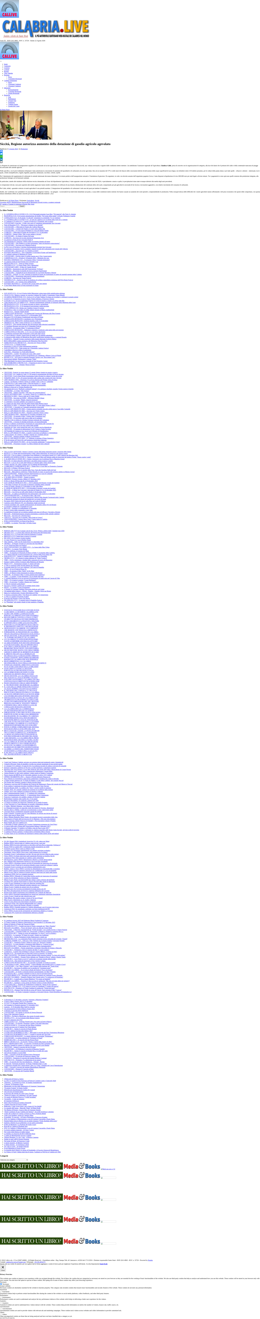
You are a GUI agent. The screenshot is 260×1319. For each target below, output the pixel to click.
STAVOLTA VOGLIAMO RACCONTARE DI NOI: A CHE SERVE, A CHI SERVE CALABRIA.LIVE (21, 611)
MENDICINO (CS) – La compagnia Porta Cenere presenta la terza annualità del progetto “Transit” (36, 939)
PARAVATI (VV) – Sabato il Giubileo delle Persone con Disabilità (25, 556)
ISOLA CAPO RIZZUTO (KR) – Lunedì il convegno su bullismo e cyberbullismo (30, 433)
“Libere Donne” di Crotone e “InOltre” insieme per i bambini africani (26, 434)
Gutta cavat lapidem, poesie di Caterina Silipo (18, 1115)
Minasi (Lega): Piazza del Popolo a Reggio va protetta (21, 905)
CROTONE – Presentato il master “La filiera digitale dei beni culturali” (27, 444)
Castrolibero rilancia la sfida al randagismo (17, 350)
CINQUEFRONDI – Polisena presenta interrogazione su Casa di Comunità (28, 473)
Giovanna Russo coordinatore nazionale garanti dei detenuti (23, 811)
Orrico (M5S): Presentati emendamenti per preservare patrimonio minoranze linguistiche (32, 894)
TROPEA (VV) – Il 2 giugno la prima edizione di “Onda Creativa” (25, 558)
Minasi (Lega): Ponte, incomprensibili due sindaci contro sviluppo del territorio (29, 880)
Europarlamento (13, 90)
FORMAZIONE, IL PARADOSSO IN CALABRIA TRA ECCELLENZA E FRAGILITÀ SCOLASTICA (22, 633)
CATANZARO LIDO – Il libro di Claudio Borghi (20, 267)
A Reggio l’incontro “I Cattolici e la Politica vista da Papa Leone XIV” (26, 828)
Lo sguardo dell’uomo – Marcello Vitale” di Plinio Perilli (22, 1108)
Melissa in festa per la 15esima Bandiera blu (18, 387)
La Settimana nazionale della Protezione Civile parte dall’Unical (24, 333)
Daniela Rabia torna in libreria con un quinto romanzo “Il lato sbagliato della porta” (30, 1121)
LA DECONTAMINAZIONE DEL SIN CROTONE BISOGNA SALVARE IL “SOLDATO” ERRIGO (21, 702)
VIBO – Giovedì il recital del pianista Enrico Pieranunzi (22, 1054)
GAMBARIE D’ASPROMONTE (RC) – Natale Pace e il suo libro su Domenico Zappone (33, 466)
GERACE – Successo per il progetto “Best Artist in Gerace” (23, 517)
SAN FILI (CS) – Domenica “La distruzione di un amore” (22, 1060)
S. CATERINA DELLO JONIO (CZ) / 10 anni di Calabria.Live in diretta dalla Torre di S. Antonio (36, 219)
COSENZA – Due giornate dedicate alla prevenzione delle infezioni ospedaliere (29, 324)
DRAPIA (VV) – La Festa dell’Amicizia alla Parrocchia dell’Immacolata (27, 532)
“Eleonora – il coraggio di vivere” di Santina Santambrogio (23, 1082)
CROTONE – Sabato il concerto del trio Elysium (20, 1047)
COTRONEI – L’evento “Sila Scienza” (16, 391)
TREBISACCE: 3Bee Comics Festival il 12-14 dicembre (22, 322)
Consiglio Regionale (14, 91)
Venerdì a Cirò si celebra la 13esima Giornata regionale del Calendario (26, 420)
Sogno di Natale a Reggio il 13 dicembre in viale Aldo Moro (23, 486)
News (10, 77)
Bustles (150, 1260)
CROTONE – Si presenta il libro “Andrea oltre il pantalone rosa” (25, 416)
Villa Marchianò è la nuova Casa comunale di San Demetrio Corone (26, 361)
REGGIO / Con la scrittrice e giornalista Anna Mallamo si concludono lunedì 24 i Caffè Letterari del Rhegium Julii (41, 455)
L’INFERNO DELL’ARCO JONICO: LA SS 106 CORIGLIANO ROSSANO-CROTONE (20, 706)
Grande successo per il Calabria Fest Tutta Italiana (20, 1027)
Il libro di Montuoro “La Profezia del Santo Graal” (20, 1124)
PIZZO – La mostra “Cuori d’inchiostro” (17, 587)
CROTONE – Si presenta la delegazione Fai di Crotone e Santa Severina (27, 429)
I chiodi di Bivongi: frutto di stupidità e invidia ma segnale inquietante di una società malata (33, 764)
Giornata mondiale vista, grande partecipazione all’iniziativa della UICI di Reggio (30, 505)
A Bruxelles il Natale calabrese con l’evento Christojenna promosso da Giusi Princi (30, 824)
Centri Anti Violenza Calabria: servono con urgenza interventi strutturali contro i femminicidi (33, 762)
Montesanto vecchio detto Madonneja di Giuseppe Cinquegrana (24, 1086)
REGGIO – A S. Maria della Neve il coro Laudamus (21, 475)
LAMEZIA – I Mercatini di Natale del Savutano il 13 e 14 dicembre (26, 232)
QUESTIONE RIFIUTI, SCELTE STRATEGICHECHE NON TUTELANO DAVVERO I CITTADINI (21, 720)
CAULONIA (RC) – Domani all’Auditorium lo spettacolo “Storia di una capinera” (30, 984)
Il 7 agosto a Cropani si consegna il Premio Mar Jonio (17, 204)
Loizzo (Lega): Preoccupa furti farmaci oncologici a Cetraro (23, 902)
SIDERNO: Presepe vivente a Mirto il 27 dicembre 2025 (22, 479)
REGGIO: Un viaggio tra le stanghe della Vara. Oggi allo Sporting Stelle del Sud (30, 470)
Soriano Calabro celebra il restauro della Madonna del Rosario (24, 562)
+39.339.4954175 (39, 1262)
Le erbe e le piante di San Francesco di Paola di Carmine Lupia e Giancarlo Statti (30, 1081)
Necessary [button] (3, 1282)
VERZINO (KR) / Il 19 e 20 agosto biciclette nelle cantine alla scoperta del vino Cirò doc (32, 378)
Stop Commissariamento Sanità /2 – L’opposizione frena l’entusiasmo (26, 795)
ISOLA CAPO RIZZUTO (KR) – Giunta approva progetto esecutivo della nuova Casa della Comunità (37, 409)
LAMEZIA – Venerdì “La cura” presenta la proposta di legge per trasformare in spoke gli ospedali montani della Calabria (43, 274)
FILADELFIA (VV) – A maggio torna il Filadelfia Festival (23, 600)
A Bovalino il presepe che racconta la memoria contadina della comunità (27, 484)
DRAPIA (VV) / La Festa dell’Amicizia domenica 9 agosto (23, 534)
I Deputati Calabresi (14, 84)
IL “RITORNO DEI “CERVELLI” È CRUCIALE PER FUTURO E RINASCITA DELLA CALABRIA (21, 691)
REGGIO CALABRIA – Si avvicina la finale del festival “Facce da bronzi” (28, 970)
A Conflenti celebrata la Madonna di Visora (18, 254)
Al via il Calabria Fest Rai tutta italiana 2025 (18, 1031)
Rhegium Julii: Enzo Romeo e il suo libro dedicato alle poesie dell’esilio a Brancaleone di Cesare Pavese (37, 769)
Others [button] (2, 1312)
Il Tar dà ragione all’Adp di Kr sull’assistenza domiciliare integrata (25, 440)
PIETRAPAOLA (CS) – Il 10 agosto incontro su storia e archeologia (26, 304)
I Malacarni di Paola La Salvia (13, 1079)
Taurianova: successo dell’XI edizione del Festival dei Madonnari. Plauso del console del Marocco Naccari (38, 784)
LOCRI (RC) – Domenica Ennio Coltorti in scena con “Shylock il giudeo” (28, 942)
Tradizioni (11, 102)
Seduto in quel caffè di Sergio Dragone (16, 1139)
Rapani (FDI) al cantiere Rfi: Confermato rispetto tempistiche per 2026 (26, 847)
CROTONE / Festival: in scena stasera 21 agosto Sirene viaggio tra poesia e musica (31, 372)
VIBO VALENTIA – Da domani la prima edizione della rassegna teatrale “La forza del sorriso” (34, 955)
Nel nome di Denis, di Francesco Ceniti (16, 1141)
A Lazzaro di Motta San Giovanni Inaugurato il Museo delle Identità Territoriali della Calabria (34, 497)
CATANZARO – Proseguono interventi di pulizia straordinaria (24, 276)
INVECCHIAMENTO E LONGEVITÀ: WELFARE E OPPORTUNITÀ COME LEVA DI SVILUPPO (21, 622)
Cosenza (7, 68)
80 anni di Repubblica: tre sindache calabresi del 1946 (21, 800)
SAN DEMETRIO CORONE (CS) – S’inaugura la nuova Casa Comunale (28, 363)
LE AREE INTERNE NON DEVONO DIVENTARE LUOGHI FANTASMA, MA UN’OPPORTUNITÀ (22, 644)
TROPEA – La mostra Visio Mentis (15, 549)
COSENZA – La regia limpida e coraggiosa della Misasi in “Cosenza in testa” (29, 944)
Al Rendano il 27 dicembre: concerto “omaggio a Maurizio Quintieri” (26, 1000)
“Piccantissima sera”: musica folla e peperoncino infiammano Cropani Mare (28, 771)
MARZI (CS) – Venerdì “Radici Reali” (16, 311)
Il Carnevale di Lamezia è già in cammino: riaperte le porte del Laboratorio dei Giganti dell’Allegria (36, 249)
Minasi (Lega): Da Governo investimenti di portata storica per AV (25, 889)
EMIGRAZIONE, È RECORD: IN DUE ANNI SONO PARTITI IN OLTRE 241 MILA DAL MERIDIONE (22, 713)
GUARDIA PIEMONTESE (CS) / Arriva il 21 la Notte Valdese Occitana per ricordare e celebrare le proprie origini (41, 297)
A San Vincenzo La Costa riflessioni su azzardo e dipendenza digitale (26, 804)
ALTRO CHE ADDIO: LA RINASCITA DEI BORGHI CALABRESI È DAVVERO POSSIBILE (21, 614)
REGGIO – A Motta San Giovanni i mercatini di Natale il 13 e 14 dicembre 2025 (30, 490)
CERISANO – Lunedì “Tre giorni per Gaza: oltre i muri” (22, 354)
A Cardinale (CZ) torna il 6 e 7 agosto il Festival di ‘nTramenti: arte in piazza (28, 221)
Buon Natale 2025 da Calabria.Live (15, 822)
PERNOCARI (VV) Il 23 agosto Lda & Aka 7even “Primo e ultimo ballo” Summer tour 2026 (34, 531)
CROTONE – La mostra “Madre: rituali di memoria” (21, 400)
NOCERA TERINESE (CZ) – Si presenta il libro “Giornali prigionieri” (27, 260)
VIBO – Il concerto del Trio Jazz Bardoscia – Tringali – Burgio (24, 1062)
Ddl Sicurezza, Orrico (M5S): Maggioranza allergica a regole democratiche (28, 859)
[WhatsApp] (130, 156)
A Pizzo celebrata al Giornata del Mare (16, 551)
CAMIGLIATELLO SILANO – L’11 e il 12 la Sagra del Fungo (24, 332)
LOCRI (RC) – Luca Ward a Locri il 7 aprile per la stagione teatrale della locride (30, 959)
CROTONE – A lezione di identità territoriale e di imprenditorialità (25, 422)
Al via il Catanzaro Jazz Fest (13, 1020)
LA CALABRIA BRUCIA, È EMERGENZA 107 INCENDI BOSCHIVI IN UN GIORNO (19, 709)
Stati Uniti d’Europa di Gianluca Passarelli (17, 1102)
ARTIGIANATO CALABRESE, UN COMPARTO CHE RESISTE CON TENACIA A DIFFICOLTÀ (21, 629)
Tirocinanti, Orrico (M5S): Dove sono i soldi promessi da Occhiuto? (26, 852)
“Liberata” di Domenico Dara (13, 1084)
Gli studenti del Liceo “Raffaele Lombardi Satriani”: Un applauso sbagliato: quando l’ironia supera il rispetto (39, 389)
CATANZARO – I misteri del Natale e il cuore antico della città (24, 229)
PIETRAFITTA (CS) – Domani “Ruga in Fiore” (19, 364)
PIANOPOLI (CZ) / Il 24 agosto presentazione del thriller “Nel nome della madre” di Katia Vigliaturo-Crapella (39, 216)
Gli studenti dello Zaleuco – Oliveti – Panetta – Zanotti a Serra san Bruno (27, 591)
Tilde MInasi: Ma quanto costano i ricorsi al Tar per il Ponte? (23, 898)
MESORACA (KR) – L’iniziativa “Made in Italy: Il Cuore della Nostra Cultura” (30, 405)
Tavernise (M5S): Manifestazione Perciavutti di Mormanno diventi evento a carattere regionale (30, 202)
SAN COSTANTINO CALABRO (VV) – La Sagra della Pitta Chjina (26, 547)
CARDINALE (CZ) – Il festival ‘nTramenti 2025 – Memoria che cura (26, 258)
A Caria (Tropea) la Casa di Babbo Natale (17, 540)
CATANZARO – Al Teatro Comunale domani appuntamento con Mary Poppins (30, 972)
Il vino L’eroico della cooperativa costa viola (18, 510)
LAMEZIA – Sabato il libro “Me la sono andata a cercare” (23, 234)
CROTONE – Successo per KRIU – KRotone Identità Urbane (24, 398)
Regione (6, 75)
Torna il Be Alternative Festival (14, 1014)
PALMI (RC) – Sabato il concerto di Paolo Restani (20, 1029)
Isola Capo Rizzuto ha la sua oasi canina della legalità (21, 425)
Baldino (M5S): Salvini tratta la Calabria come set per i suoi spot (24, 843)
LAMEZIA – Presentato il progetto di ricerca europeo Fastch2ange (25, 271)
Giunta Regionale (13, 93)
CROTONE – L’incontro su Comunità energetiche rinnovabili (24, 407)
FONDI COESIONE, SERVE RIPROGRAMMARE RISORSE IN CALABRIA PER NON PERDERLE (21, 658)
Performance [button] (4, 1295)
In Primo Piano (5, 109)
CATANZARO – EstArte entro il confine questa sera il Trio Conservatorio (28, 256)
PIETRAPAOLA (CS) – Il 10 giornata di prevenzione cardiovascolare (26, 306)
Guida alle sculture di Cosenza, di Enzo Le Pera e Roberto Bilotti (25, 1113)
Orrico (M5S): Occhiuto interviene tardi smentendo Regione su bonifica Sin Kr (29, 856)
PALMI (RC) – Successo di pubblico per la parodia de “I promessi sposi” (27, 968)
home (6, 64)
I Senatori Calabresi (14, 86)
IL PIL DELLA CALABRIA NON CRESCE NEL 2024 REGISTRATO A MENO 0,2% (19, 753)
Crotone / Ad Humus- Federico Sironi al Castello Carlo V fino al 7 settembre (28, 381)
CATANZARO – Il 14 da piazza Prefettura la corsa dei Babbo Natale (26, 230)
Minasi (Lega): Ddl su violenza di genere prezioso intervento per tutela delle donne (30, 872)
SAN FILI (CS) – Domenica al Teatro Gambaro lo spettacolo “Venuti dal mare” (29, 988)
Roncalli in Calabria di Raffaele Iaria (16, 1126)
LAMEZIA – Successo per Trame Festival (17, 278)
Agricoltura (30, 200)
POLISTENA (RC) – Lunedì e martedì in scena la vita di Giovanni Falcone (28, 973)
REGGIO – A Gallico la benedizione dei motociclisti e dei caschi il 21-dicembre (29, 494)
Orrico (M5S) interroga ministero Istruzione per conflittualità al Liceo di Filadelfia (30, 870)
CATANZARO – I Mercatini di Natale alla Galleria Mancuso (23, 227)
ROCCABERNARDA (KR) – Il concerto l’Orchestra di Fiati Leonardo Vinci (29, 1043)
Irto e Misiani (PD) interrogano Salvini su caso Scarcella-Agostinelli (26, 861)
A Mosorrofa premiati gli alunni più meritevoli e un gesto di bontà (25, 499)
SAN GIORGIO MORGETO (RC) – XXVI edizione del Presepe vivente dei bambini (31, 483)
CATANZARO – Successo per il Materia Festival (20, 245)
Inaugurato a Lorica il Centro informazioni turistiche (20, 346)
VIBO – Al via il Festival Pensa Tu (15, 569)
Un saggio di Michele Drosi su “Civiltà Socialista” (20, 1097)
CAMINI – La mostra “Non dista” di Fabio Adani (20, 523)
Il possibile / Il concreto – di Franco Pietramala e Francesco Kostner (25, 1117)
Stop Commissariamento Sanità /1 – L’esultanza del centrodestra (24, 793)
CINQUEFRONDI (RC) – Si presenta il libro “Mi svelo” (22, 495)
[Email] (130, 161)
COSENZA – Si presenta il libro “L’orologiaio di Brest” (22, 328)
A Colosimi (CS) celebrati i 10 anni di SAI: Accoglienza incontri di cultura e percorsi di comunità (35, 766)
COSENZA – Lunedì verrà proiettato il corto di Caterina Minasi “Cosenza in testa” (30, 951)
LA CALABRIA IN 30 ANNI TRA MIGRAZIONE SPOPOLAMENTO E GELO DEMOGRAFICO (21, 742)
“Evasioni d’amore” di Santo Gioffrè (16, 1088)
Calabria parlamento (10, 80)
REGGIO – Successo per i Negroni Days (17, 516)
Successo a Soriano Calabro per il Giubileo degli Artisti (21, 585)
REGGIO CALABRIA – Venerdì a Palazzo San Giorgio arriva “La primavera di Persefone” (33, 977)
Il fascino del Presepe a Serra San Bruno (17, 598)
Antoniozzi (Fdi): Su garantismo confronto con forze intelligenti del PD (27, 909)
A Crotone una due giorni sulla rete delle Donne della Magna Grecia (26, 403)
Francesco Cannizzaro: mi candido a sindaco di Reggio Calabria (24, 797)
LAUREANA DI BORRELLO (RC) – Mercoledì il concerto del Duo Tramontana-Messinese (34, 1032)
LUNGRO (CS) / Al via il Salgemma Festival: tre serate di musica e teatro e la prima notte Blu (34, 301)
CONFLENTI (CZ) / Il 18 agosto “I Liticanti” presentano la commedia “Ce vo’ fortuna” (32, 218)
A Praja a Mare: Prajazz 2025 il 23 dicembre (18, 1001)
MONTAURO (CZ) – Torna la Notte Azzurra (19, 263)
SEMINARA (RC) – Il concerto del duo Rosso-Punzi (21, 1040)
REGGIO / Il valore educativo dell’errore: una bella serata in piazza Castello (28, 461)
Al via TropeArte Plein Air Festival (15, 545)
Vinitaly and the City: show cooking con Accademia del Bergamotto (26, 464)
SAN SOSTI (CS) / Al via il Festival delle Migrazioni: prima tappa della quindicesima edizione (34, 293)
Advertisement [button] (4, 1307)
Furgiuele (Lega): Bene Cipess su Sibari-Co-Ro (19, 849)
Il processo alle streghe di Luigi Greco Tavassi (19, 1093)
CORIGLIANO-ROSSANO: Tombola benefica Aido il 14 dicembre (26, 321)
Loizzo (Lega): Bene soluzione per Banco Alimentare (21, 878)
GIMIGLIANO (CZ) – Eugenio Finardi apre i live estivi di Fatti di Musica (28, 1021)
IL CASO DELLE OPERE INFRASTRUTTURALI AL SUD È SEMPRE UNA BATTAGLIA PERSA (21, 687)
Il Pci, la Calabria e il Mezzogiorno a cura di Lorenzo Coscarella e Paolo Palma (29, 1119)
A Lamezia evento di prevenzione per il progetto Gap (21, 262)
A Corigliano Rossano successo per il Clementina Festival (22, 326)
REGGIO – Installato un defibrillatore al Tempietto (20, 508)
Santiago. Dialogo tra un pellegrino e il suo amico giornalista (23, 1123)
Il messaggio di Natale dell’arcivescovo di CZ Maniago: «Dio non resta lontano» (30, 819)
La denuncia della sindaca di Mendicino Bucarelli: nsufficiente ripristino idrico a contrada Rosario (35, 337)
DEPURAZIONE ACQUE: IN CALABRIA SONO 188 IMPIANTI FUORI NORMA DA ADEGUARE (21, 698)
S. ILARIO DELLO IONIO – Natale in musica (19, 477)
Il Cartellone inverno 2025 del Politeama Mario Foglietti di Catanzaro (26, 920)
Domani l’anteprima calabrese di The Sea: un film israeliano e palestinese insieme (30, 768)
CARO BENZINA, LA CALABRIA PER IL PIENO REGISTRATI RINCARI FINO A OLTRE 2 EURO (21, 739)
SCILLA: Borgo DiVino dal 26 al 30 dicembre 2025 (21, 481)
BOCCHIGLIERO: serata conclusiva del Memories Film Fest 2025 (25, 341)
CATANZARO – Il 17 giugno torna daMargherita (20, 282)
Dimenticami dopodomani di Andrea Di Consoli (19, 1090)
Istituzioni (7, 88)
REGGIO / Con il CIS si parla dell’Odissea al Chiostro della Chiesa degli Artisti (29, 462)
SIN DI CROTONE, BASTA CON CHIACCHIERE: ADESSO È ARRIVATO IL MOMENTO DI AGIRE (21, 651)
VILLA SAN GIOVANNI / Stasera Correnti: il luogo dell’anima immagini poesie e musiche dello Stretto (37, 452)
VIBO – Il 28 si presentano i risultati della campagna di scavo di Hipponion (28, 560)
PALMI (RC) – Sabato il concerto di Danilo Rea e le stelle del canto (26, 1051)
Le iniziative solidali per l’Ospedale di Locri (18, 506)
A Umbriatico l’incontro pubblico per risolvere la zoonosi (22, 402)
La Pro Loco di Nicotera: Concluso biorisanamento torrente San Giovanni (27, 247)
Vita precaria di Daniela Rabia (13, 1092)
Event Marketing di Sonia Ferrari (14, 1148)
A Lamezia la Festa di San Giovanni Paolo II (18, 240)
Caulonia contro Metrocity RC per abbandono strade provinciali (24, 503)
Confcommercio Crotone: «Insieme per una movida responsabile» (25, 385)
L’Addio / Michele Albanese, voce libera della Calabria (21, 806)
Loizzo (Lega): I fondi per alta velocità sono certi (19, 896)
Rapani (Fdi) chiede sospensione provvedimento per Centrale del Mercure (27, 892)
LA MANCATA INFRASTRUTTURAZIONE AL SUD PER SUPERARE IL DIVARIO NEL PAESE (21, 735)
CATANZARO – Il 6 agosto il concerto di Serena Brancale (23, 1012)
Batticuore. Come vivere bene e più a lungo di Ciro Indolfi (22, 1106)
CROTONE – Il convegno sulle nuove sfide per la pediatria (23, 418)
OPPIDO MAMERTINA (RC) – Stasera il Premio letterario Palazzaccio (27, 777)
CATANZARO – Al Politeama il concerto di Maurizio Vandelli (24, 1049)
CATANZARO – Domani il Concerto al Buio (19, 1069)
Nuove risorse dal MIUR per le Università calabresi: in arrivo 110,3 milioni (28, 775)
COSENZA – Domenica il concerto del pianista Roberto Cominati (25, 1058)
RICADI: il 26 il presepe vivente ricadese (17, 538)
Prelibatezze (12, 99)
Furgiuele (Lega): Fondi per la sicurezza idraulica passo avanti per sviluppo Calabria (31, 865)
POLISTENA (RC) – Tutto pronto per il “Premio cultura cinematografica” (28, 946)
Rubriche (7, 95)
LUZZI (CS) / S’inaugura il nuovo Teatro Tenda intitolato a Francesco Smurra (29, 299)
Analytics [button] (3, 1301)
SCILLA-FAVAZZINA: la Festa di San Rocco (19, 521)
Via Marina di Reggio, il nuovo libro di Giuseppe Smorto (22, 1110)
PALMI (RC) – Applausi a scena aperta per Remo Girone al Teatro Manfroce (29, 983)
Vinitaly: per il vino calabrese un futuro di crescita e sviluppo (23, 791)
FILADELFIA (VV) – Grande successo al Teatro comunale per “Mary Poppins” (30, 926)
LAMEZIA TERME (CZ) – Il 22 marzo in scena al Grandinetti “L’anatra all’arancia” (31, 986)
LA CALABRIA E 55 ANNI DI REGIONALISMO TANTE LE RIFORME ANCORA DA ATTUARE (21, 640)
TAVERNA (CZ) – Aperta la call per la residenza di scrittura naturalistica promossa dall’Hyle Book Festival (38, 280)
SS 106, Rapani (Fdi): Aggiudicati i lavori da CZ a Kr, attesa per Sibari (26, 841)
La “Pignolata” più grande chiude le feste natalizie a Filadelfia (24, 602)
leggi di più (103, 1264)
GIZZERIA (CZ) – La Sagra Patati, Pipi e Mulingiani (21, 265)
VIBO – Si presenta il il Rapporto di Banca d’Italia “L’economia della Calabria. (29, 553)
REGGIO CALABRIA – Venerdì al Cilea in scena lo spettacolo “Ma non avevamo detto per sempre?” (37, 981)
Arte (9, 97)
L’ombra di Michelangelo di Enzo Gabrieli (17, 1135)
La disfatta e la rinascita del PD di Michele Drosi (19, 1134)
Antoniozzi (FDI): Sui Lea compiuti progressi (18, 874)
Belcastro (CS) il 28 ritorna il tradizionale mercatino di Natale (23, 317)
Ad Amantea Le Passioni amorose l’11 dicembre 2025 (21, 1005)
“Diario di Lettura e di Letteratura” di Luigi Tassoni (20, 1095)
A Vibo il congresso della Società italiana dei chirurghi (21, 565)
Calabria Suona (13, 104)
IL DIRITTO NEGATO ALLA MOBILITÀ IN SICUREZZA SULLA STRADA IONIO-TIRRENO (21, 655)
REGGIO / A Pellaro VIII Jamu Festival (17, 468)
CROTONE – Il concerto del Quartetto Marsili (19, 1071)
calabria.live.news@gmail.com (16, 1262)
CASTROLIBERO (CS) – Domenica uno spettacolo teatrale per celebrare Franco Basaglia (33, 975)
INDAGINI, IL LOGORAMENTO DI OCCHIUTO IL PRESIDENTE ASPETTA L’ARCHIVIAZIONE (21, 625)
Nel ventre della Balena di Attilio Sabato (17, 1132)
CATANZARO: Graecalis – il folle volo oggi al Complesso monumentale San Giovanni (32, 223)
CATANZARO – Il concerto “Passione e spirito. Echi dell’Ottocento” (26, 1023)
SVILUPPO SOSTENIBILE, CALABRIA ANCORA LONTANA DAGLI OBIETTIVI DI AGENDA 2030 (22, 680)
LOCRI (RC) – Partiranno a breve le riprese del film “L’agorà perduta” (26, 950)
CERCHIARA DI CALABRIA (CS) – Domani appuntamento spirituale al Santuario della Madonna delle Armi (40, 302)
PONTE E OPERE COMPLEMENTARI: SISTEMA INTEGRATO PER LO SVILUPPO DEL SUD (21, 728)
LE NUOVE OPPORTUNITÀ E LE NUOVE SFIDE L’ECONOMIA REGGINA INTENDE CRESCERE (21, 695)
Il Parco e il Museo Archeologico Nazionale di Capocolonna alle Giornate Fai (29, 424)
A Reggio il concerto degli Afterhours (16, 1010)
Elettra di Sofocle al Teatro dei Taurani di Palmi (19, 924)
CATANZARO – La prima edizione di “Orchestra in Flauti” (23, 1038)
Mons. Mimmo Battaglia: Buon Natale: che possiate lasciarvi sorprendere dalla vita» (31, 817)
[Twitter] (130, 154)
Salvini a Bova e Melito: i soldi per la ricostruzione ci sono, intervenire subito (28, 810)
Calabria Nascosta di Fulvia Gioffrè (15, 1104)
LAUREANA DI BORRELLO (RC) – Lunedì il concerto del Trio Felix (27, 1034)
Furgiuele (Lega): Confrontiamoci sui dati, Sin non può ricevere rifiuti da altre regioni (31, 854)
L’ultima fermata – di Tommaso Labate (16, 1145)
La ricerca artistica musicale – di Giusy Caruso (19, 1130)
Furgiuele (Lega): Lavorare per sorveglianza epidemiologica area (25, 867)
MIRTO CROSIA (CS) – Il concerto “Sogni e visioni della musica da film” (28, 1042)
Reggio (6, 71)
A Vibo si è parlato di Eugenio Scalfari (16, 596)
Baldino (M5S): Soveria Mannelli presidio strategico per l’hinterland (26, 885)
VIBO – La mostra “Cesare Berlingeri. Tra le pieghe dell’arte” (24, 576)
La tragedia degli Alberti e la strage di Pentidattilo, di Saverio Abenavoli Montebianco (31, 1150)
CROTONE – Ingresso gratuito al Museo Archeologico (22, 436)
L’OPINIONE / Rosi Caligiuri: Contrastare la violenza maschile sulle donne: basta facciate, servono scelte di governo (41, 830)
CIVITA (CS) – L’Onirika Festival (15, 344)
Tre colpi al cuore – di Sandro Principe (16, 1146)
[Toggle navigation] (1, 61)
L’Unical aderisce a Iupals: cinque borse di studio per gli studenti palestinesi (28, 335)
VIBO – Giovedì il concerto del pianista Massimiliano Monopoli (24, 1067)
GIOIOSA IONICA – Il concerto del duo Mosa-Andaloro (22, 1025)
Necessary (5, 1284)
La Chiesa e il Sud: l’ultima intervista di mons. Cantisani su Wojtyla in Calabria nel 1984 (32, 1152)
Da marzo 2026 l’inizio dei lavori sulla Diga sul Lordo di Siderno (25, 501)
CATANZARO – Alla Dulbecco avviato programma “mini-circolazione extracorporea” (32, 243)
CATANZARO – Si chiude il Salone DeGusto (19, 236)
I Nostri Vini (12, 101)
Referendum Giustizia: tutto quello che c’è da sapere (20, 799)
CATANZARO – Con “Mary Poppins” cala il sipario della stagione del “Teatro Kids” (31, 966)
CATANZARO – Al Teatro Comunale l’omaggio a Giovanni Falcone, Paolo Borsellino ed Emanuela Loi (38, 992)
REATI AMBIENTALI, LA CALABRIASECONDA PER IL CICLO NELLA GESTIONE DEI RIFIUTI (25, 662)
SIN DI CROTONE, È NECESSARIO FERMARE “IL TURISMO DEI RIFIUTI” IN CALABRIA (21, 636)
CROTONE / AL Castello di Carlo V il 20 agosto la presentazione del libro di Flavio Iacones (34, 374)
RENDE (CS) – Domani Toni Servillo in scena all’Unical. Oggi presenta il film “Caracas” (33, 990)
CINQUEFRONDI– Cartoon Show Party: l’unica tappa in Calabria (25, 519)
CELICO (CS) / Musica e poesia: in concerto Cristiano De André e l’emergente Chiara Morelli (34, 295)
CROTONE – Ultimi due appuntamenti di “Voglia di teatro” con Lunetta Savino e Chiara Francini (35, 930)
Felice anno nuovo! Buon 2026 (14, 815)
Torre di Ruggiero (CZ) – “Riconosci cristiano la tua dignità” (23, 225)
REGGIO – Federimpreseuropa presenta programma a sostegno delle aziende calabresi (32, 514)
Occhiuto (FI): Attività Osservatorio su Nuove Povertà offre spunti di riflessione (29, 881)
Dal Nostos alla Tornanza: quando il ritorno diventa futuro (22, 782)
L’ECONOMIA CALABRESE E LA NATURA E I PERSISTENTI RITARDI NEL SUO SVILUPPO (21, 724)
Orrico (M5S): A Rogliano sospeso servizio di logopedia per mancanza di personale (30, 863)
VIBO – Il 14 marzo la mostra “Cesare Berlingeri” (20, 580)
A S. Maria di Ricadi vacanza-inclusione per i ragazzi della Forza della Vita (28, 554)
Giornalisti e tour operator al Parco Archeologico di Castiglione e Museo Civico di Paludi (32, 355)
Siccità (37, 200)
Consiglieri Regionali (15, 79)
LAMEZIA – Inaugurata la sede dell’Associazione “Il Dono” (23, 269)
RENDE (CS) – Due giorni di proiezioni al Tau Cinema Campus (25, 961)
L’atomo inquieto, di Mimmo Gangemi (16, 1143)
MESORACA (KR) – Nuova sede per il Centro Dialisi (21, 396)
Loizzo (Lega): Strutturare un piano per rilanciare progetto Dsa (24, 883)
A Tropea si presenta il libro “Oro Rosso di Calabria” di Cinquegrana (26, 595)
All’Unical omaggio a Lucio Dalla (15, 1053)
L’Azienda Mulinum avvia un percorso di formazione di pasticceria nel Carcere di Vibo (32, 578)
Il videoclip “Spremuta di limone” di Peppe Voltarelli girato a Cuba (25, 1064)
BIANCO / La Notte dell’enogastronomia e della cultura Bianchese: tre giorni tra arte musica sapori (36, 453)
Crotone (6, 69)
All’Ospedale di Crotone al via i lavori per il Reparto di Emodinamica (26, 431)
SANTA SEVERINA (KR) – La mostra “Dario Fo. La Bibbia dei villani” (27, 394)
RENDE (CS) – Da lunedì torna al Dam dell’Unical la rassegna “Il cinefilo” (28, 953)
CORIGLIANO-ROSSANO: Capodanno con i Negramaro (23, 319)
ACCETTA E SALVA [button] (7, 1318)
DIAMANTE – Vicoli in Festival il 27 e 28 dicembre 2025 (23, 315)
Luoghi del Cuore (14, 106)
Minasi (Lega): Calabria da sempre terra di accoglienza (21, 887)
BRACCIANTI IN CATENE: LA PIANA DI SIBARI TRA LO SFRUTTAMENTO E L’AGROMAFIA (21, 731)
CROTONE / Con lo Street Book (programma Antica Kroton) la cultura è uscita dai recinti (33, 376)
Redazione (24, 149)
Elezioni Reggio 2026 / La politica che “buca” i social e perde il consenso (27, 788)
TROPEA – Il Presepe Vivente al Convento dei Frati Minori (23, 543)
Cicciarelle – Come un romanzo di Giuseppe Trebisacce (14, 1100)
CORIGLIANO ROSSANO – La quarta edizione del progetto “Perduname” (28, 1036)
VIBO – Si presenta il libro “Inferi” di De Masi (19, 571)
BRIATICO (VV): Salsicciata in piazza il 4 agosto (20, 536)
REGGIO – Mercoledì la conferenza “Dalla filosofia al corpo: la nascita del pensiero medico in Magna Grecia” (39, 472)
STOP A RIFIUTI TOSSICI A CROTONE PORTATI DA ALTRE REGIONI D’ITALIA (19, 669)
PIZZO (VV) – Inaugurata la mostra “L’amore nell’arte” (22, 564)
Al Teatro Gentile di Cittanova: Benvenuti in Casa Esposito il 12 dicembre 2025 (29, 922)
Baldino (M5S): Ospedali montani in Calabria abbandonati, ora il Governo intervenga (31, 907)
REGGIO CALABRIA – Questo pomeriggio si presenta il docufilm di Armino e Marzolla (33, 948)
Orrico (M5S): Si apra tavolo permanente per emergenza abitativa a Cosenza (28, 911)
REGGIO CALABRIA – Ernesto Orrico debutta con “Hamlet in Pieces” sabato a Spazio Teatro (35, 957)
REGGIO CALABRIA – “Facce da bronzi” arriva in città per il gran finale (28, 928)
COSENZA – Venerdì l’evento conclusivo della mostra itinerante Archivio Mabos (30, 339)
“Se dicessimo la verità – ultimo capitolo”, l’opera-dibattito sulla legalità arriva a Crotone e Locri (35, 964)
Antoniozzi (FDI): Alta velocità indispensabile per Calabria (23, 903)
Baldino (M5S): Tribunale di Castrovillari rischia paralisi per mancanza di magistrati (30, 876)
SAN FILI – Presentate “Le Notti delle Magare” (19, 352)
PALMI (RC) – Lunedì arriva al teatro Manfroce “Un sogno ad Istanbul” (27, 979)
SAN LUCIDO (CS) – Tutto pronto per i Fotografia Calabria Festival (26, 348)
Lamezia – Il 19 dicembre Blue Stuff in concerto (19, 1007)
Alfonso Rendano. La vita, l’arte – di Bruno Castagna (21, 1137)
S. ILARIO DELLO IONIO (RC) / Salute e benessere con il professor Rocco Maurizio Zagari (34, 459)
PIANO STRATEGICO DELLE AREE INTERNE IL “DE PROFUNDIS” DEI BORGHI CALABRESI (21, 684)
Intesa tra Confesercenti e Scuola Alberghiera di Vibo (21, 593)
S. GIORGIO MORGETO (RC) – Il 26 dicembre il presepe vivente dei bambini (29, 488)
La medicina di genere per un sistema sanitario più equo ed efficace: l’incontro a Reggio (32, 512)
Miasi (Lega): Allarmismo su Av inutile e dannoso (20, 900)
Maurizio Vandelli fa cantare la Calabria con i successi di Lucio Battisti (26, 1045)
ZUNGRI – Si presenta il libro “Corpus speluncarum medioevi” (24, 575)
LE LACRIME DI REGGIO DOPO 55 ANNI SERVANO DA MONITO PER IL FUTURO (19, 673)
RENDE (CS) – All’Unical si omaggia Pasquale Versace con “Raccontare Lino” (29, 357)
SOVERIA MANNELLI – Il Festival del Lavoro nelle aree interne (25, 283)
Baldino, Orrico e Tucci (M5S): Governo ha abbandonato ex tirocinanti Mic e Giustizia (32, 869)
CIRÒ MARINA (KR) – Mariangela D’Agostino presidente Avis (25, 414)
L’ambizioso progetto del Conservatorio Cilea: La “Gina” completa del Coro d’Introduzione (33, 1065)
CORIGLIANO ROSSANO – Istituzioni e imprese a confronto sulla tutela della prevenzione (34, 330)
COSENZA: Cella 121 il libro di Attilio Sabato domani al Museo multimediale (29, 310)
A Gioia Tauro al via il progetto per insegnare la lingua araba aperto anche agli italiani (31, 833)
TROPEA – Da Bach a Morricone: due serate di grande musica (24, 1016)
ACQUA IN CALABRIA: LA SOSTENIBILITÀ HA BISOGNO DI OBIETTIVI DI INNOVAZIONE (21, 746)
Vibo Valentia (8, 73)
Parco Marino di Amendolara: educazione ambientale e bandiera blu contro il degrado (31, 779)
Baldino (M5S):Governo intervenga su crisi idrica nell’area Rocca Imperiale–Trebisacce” (32, 845)
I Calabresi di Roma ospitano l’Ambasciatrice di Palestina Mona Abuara (27, 832)
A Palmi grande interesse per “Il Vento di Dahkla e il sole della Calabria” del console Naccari (33, 780)
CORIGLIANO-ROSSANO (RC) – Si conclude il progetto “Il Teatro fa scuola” (30, 962)
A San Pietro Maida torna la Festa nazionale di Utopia (21, 285)
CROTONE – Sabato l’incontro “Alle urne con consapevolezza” (25, 392)
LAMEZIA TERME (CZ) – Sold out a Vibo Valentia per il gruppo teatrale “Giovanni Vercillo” (34, 941)
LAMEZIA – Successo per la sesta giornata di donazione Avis (24, 238)
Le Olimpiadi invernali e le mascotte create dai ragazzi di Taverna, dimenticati (29, 808)
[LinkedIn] (130, 159)
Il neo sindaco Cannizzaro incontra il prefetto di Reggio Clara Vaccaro (26, 786)
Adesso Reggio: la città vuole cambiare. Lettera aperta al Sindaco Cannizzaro (28, 773)
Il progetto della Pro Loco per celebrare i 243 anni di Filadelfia (24, 567)
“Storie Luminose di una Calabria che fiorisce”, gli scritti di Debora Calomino (29, 1112)
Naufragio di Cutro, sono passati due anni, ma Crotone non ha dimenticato (28, 427)
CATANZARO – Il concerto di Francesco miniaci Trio (21, 1056)
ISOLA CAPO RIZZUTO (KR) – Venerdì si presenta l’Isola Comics (26, 413)
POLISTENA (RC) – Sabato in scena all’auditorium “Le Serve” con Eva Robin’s (30, 933)
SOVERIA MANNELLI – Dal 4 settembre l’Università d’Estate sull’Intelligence (30, 252)
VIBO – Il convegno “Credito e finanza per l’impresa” (21, 582)
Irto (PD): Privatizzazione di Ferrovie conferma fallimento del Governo (26, 891)
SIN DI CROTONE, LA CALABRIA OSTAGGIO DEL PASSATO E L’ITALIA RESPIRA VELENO (21, 676)
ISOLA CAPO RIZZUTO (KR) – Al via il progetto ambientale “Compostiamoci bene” (32, 442)
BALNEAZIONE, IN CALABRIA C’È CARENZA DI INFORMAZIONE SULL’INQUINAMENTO (21, 717)
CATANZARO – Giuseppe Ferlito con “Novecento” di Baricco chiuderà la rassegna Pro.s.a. (33, 931)
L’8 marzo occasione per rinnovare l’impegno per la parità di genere (25, 802)
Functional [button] (3, 1289)
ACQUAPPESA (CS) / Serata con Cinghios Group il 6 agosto (24, 308)
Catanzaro (7, 66)
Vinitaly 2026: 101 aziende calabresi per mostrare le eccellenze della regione (28, 790)
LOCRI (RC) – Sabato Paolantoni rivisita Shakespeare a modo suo (25, 937)
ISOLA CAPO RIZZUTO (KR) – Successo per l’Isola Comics (24, 411)
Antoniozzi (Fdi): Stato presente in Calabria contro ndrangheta (24, 858)
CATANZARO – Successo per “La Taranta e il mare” (21, 251)
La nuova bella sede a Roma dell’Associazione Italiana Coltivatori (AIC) (27, 826)
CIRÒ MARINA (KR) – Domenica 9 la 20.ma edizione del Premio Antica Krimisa (30, 380)
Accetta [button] (88, 1264)
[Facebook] (130, 151)
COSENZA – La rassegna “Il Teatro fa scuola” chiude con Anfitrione (26, 935)
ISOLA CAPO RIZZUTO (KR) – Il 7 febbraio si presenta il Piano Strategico (29, 438)
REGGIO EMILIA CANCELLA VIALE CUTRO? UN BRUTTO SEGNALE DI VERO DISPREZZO (21, 618)
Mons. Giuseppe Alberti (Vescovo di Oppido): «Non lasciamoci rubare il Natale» (30, 821)
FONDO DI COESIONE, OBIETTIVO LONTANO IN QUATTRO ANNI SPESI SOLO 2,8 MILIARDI (21, 666)
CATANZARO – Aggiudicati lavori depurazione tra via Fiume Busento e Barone (30, 272)
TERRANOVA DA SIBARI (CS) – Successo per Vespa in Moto (25, 343)
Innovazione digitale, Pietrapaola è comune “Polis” (20, 359)
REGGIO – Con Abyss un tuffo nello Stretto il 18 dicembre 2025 (25, 492)
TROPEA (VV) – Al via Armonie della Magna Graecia (22, 1018)
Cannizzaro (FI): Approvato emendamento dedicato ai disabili (23, 912)
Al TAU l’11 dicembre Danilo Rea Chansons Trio (20, 1003)
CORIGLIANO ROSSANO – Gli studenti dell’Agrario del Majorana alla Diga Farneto (32, 313)
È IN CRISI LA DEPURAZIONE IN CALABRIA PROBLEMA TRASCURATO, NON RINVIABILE (21, 647)
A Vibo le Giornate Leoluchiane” (14, 584)
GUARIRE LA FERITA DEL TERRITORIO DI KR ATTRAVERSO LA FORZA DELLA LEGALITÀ (21, 750)
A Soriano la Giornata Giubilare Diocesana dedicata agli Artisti (24, 589)
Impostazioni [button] (95, 1264)
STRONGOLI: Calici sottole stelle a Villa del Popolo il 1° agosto (25, 383)
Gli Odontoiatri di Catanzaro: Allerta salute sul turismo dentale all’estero (27, 241)
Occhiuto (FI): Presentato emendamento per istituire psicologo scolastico (27, 850)
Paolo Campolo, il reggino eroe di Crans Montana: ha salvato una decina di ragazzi (30, 813)
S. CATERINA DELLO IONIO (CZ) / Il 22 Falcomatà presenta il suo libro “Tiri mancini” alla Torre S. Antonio (40, 214)
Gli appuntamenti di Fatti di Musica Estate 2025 (19, 1009)
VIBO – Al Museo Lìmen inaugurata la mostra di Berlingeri (23, 573)
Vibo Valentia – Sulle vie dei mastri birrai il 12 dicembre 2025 (24, 542)
